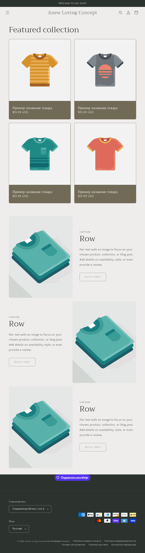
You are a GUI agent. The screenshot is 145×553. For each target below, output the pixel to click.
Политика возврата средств (87, 541)
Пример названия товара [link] (32, 108)
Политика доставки (98, 545)
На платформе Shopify (58, 541)
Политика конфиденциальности (120, 541)
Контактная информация (123, 545)
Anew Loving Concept (35, 541)
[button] (7, 12)
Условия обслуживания (73, 545)
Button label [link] (93, 276)
